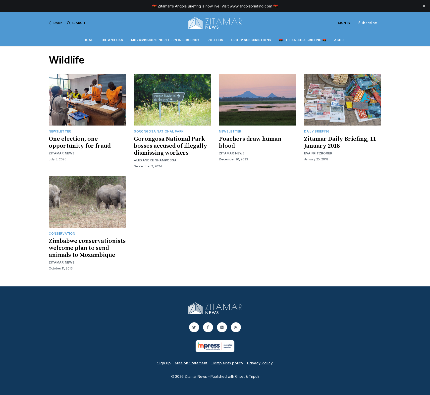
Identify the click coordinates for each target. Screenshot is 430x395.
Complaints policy (227, 363)
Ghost (240, 376)
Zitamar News (61, 153)
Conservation (62, 233)
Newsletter (60, 131)
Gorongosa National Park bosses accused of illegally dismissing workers (170, 146)
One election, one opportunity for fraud (80, 142)
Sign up (164, 363)
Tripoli (254, 376)
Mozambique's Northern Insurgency (165, 40)
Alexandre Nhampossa (155, 160)
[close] (424, 6)
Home (89, 40)
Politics (215, 40)
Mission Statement (191, 363)
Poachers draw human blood (250, 142)
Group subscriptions (251, 40)
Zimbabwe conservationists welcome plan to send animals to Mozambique (87, 248)
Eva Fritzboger (318, 153)
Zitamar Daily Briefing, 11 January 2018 (340, 142)
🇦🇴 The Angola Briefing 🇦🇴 (302, 40)
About (340, 40)
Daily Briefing (317, 131)
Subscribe (367, 23)
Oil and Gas (112, 40)
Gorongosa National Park (159, 131)
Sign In (344, 23)
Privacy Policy (260, 363)
